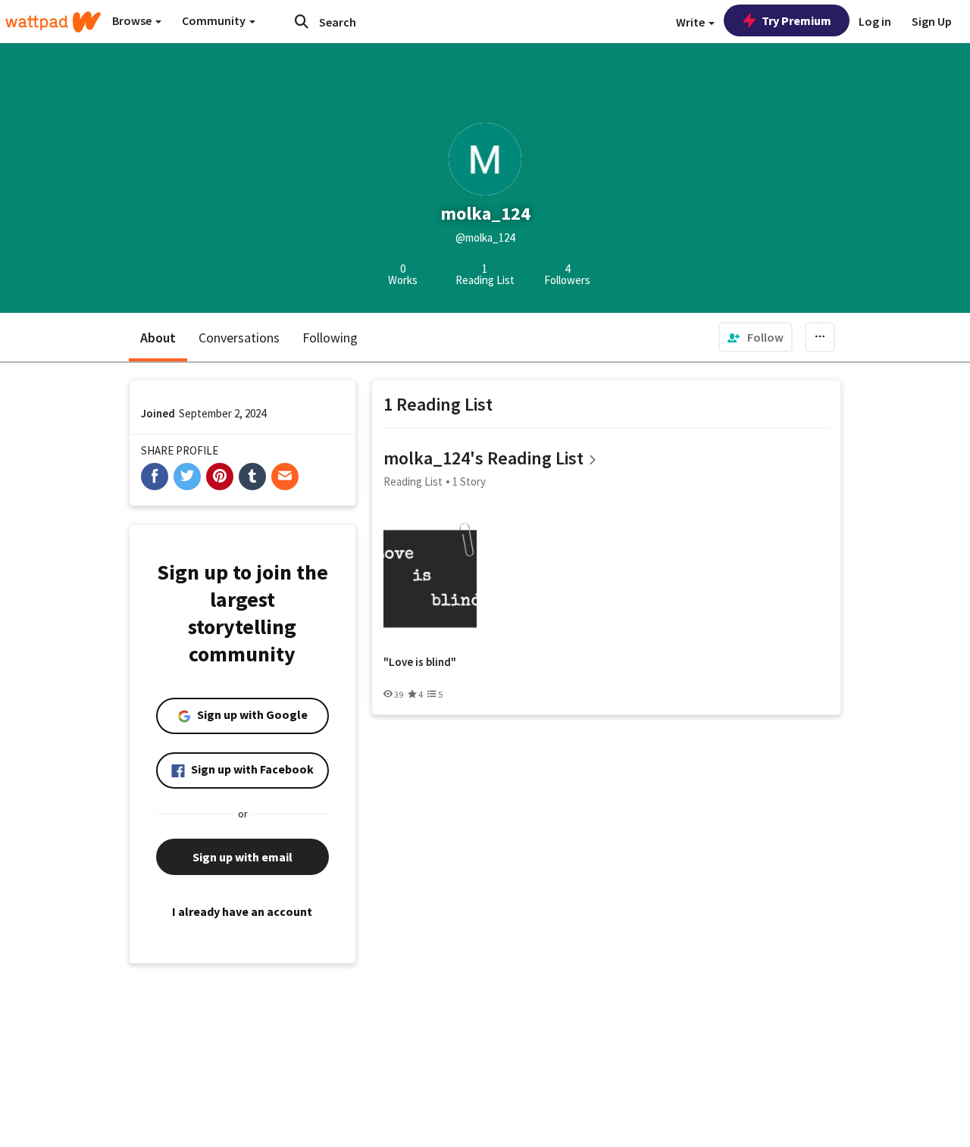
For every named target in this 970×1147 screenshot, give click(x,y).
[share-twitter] (187, 476)
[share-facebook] (154, 476)
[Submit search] (301, 21)
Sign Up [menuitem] (932, 21)
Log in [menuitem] (875, 21)
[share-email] (285, 476)
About (158, 337)
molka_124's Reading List (483, 458)
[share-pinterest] (219, 476)
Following (330, 337)
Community (215, 20)
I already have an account (242, 911)
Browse (133, 20)
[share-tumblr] (252, 476)
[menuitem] (755, 337)
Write (691, 22)
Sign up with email (242, 856)
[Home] (53, 22)
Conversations (239, 337)
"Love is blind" (419, 662)
